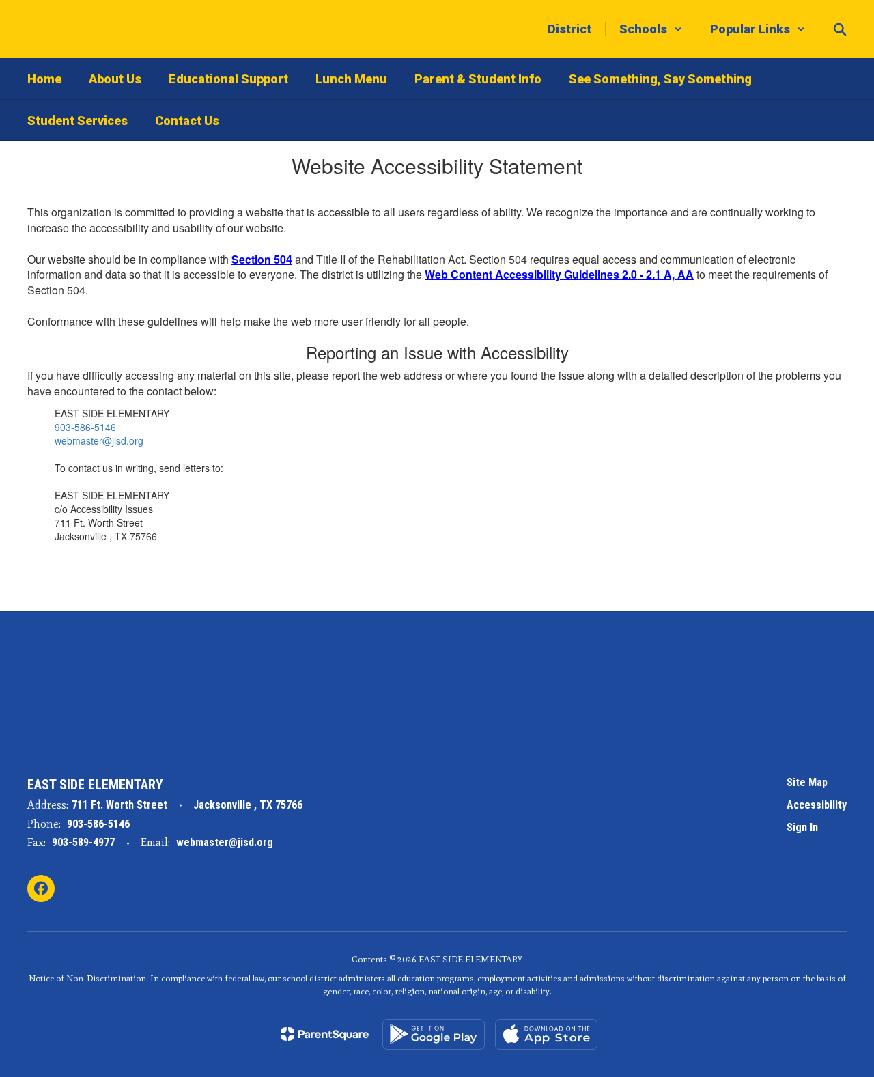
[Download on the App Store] (546, 1034)
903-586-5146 (85, 427)
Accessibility (817, 804)
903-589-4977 (83, 842)
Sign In (802, 827)
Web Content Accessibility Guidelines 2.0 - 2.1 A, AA (559, 274)
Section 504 (261, 259)
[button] (650, 29)
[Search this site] (840, 29)
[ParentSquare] (324, 1034)
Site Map (807, 782)
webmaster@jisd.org (99, 440)
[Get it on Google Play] (433, 1034)
